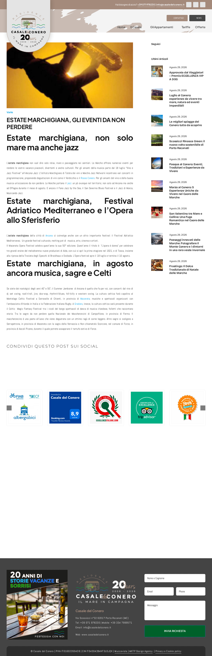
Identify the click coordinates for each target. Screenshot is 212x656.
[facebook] (188, 4)
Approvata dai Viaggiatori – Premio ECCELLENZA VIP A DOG (186, 76)
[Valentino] (157, 207)
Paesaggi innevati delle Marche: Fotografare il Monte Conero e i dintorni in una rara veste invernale (187, 245)
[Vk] (53, 358)
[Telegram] (37, 358)
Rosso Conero (88, 178)
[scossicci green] (157, 135)
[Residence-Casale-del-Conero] (157, 66)
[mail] (169, 49)
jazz (69, 183)
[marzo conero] (157, 181)
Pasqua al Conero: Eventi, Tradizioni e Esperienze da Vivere (186, 168)
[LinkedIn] (26, 358)
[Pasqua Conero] (157, 158)
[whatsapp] (202, 4)
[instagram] (195, 4)
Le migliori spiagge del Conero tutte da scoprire (185, 123)
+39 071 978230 (146, 4)
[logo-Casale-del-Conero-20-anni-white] (106, 575)
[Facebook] (9, 358)
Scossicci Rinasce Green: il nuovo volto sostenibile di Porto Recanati (187, 145)
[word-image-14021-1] (157, 116)
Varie (10, 112)
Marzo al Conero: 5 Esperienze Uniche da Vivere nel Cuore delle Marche (183, 192)
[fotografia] (157, 234)
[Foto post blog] (157, 260)
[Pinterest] (48, 358)
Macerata (85, 298)
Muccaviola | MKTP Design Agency (134, 651)
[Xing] (59, 358)
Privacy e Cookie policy (169, 651)
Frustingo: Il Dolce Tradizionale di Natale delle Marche (183, 269)
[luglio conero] (157, 89)
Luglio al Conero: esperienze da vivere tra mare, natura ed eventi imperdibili (185, 100)
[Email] (64, 358)
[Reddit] (20, 358)
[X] (15, 358)
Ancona (49, 235)
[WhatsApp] (31, 358)
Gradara (78, 304)
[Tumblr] (42, 358)
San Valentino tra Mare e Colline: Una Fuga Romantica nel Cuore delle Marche (186, 219)
